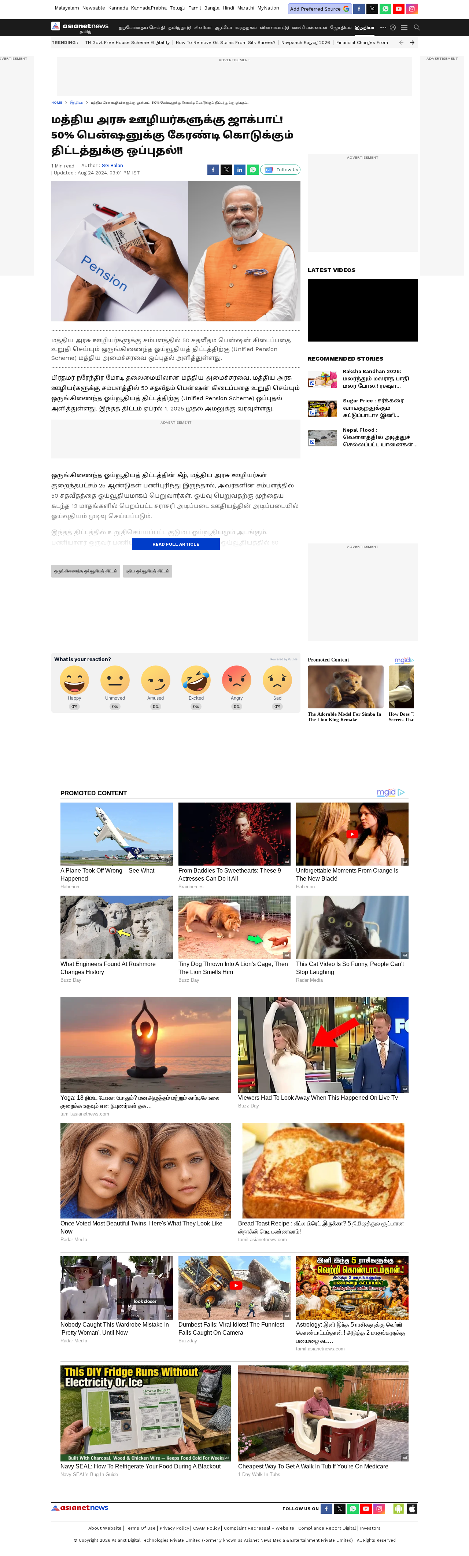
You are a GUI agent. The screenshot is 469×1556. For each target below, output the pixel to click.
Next (412, 42)
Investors (370, 1528)
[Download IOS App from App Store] (412, 1509)
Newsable (93, 8)
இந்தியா (364, 27)
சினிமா (203, 27)
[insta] (412, 9)
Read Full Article (175, 544)
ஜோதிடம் (341, 27)
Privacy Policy (174, 1528)
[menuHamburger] (404, 27)
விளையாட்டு (274, 27)
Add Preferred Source (315, 9)
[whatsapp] (385, 9)
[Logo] (82, 27)
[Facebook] (359, 9)
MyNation (268, 8)
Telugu (177, 8)
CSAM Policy (206, 1528)
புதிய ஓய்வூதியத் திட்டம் (147, 571)
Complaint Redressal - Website (259, 1528)
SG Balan (112, 165)
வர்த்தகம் (246, 27)
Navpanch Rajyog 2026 (305, 42)
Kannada (118, 8)
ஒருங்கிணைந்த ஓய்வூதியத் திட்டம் (85, 571)
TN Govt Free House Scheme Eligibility (127, 42)
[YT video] (399, 9)
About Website (105, 1528)
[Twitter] (372, 9)
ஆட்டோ (223, 27)
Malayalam (67, 8)
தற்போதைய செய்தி (142, 27)
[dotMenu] (383, 27)
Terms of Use (141, 1528)
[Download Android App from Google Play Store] (399, 1509)
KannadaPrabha (149, 8)
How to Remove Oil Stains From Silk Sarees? (225, 42)
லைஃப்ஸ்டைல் (309, 27)
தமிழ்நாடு (179, 27)
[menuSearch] (417, 27)
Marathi (245, 8)
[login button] (394, 27)
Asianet (79, 1507)
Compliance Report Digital (327, 1528)
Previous (401, 42)
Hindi (228, 8)
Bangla (211, 8)
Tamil (194, 8)
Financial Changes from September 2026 (381, 42)
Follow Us (287, 169)
